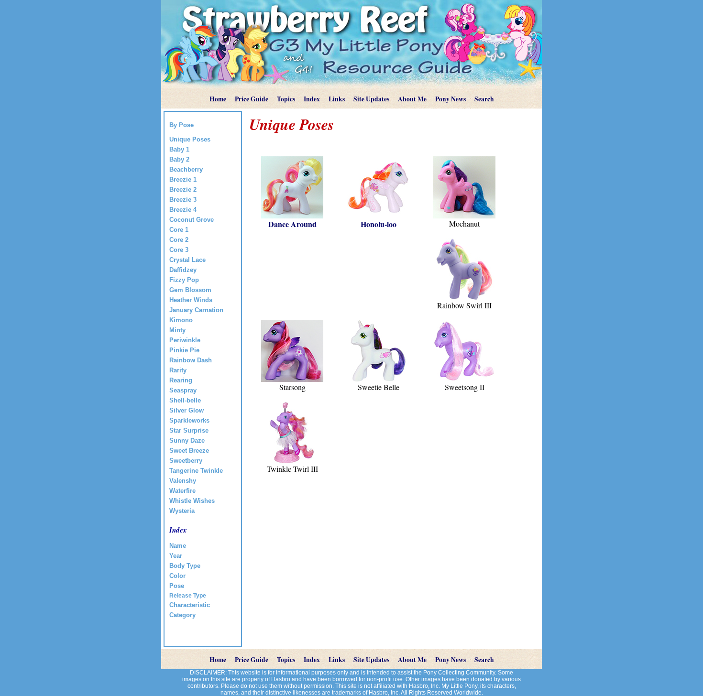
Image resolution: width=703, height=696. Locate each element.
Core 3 (178, 249)
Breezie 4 (183, 209)
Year (175, 555)
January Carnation (196, 310)
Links (337, 99)
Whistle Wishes (192, 500)
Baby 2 (179, 159)
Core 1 (178, 229)
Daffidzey (183, 269)
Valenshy (182, 480)
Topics (286, 99)
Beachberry (186, 169)
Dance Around (292, 223)
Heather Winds (190, 300)
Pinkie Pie (184, 350)
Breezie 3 (183, 199)
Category (182, 615)
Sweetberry (185, 460)
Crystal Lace (187, 259)
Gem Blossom (190, 290)
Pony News (450, 99)
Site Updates (371, 99)
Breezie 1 (183, 179)
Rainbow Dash (190, 360)
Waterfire (182, 490)
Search (484, 99)
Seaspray (183, 390)
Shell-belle (185, 400)
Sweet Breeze (189, 450)
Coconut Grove (191, 219)
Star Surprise (189, 430)
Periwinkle (184, 340)
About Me (412, 99)
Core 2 (178, 239)
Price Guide (251, 99)
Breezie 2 (183, 189)
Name (177, 545)
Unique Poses (189, 139)
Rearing (180, 380)
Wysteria (182, 510)
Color (177, 575)
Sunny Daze (187, 440)
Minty (177, 330)
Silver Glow (186, 410)
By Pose (181, 125)
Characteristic (189, 605)
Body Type (184, 565)
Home (217, 99)
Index (312, 99)
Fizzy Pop (184, 279)
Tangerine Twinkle (196, 470)
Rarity (178, 370)
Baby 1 (179, 149)
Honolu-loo (378, 223)
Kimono (181, 320)
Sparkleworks (189, 420)
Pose (176, 585)
